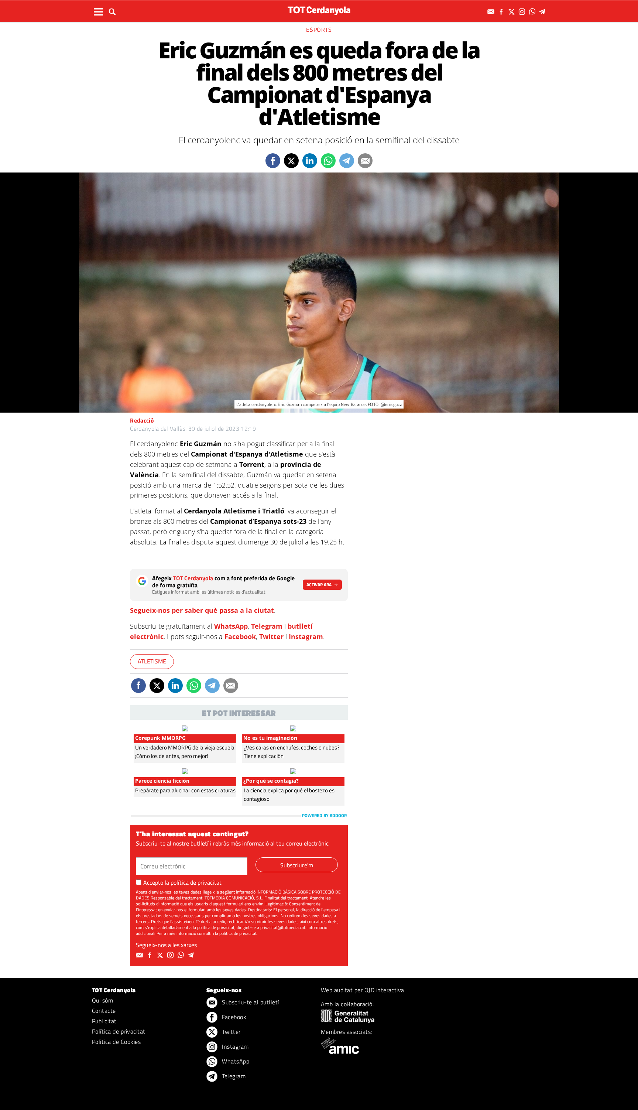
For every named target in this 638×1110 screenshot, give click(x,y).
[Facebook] (502, 12)
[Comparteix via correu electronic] (365, 160)
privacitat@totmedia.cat (282, 927)
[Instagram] (522, 12)
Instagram (306, 636)
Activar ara (319, 584)
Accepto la (182, 882)
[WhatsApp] (533, 12)
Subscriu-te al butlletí (249, 1002)
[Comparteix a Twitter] (291, 160)
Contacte (104, 1010)
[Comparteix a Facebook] (272, 160)
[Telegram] (543, 12)
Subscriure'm (296, 865)
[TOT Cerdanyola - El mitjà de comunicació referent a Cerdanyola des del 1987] (319, 10)
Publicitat (104, 1021)
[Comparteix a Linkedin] (309, 160)
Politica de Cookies (116, 1041)
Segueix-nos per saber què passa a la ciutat (202, 610)
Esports (319, 29)
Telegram (266, 626)
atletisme (152, 661)
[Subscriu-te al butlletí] (491, 12)
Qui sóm (102, 1000)
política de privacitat (196, 882)
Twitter (271, 636)
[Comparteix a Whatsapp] (328, 160)
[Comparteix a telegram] (346, 160)
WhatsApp (231, 626)
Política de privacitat (118, 1031)
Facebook (240, 636)
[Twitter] (512, 12)
